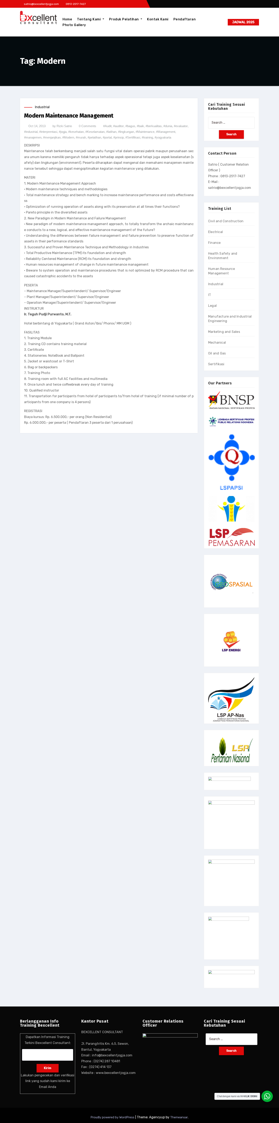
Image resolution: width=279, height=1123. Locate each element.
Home (67, 19)
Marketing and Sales (224, 332)
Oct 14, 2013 (37, 126)
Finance (214, 243)
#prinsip (118, 137)
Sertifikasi (216, 364)
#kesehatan (76, 131)
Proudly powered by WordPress (112, 1117)
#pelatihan (94, 137)
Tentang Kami (89, 19)
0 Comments (87, 126)
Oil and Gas (217, 353)
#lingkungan (126, 131)
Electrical (215, 232)
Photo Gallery (74, 25)
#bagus (130, 126)
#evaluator (181, 126)
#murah (81, 137)
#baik (140, 126)
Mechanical (217, 342)
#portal (107, 137)
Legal (212, 306)
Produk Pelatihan (124, 19)
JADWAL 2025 (243, 22)
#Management (165, 131)
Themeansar (179, 1117)
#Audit (107, 126)
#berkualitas (154, 126)
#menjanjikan (52, 137)
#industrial (31, 131)
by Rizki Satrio (62, 126)
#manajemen (32, 137)
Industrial (42, 107)
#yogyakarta (163, 137)
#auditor (118, 126)
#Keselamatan (95, 131)
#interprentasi (48, 131)
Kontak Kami (158, 19)
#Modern (68, 137)
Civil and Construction (225, 221)
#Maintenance (145, 131)
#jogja (63, 131)
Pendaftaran (184, 19)
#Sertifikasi (132, 137)
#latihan (111, 131)
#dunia (167, 126)
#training (147, 137)
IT (209, 295)
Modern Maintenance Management (68, 115)
